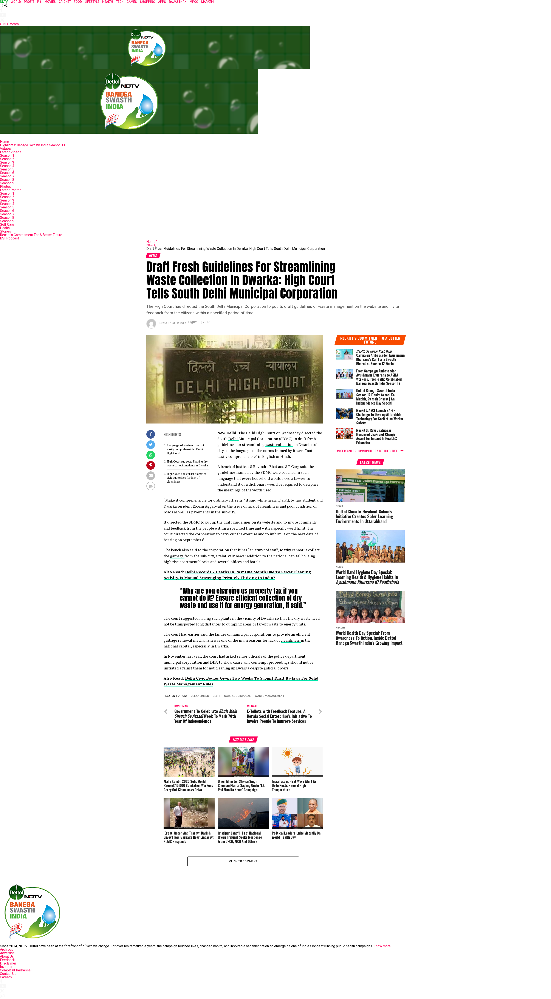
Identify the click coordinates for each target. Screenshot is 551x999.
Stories (5, 231)
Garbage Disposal (237, 696)
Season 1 (7, 155)
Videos (5, 149)
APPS (162, 1)
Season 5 (7, 169)
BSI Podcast (9, 238)
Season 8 (7, 180)
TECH (120, 1)
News (151, 245)
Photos (5, 186)
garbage (177, 555)
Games (132, 1)
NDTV (4, 1)
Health (5, 228)
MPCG (194, 1)
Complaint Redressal (15, 970)
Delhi (233, 438)
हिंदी (39, 1)
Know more (382, 946)
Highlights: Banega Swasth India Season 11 (32, 145)
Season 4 (7, 166)
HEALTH (107, 1)
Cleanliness (200, 696)
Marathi (207, 1)
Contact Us (8, 974)
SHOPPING (147, 1)
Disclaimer (8, 963)
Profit (29, 1)
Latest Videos (10, 152)
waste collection (279, 444)
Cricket (65, 1)
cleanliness (291, 640)
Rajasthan (178, 1)
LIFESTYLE (92, 1)
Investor (6, 967)
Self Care (7, 224)
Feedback (7, 960)
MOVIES (50, 1)
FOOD (78, 1)
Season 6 (7, 173)
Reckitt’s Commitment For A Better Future (31, 235)
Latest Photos (11, 190)
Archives (6, 949)
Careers (6, 977)
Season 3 (7, 162)
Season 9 (7, 183)
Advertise (7, 953)
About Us (7, 956)
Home (4, 142)
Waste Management (269, 696)
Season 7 (7, 176)
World (16, 1)
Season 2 (7, 159)
